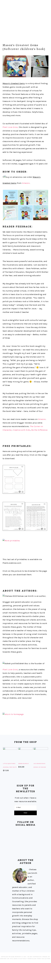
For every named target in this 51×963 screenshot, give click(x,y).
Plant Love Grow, (10, 127)
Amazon (26, 183)
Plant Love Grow (10, 669)
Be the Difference (39, 430)
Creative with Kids (21, 430)
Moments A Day (25, 17)
